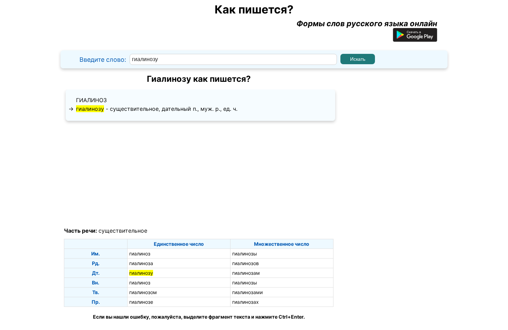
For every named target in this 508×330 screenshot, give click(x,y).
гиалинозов (245, 263)
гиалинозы (244, 253)
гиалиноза (141, 263)
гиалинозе (141, 302)
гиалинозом (143, 292)
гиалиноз (91, 100)
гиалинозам (246, 273)
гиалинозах (245, 302)
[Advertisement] (198, 174)
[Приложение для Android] (415, 39)
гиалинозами (247, 292)
